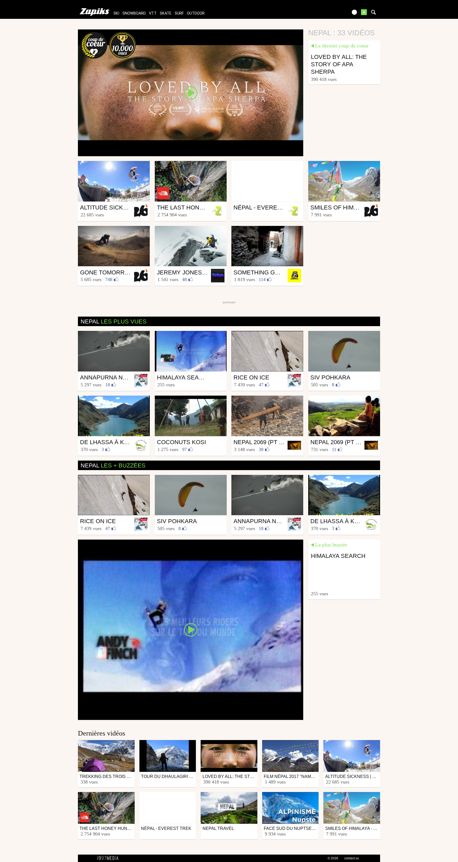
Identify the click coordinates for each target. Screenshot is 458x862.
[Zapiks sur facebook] (333, 13)
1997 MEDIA (109, 858)
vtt (153, 13)
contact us (351, 858)
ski (116, 13)
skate (165, 13)
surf (179, 13)
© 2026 (333, 858)
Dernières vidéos (101, 733)
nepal (114, 321)
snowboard (134, 13)
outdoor (196, 13)
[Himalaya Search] (190, 629)
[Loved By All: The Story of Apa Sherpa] (190, 92)
